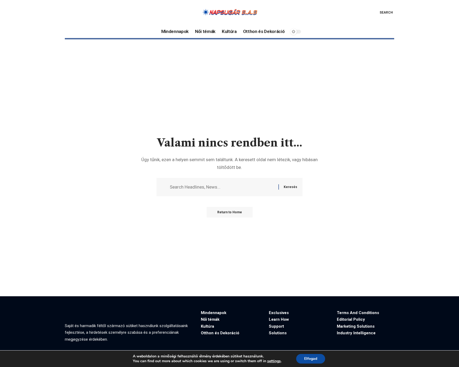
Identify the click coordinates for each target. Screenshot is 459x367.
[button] (382, 12)
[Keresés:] (222, 187)
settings (274, 361)
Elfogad (310, 358)
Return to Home (229, 212)
